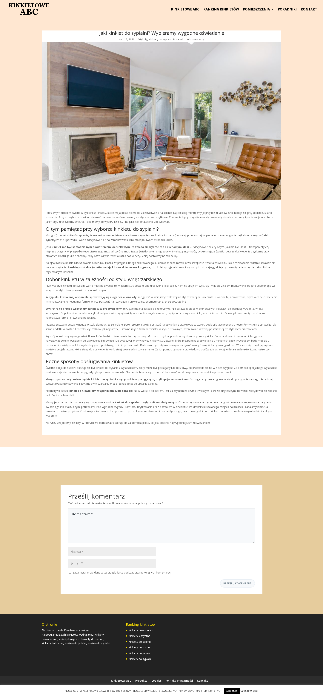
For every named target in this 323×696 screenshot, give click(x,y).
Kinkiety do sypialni (160, 39)
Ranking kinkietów (221, 9)
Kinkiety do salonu (140, 641)
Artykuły (142, 39)
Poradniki (287, 9)
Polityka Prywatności (179, 680)
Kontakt (309, 9)
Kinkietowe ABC (185, 9)
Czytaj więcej (249, 690)
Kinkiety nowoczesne (141, 630)
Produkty (141, 680)
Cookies (156, 680)
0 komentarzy (195, 39)
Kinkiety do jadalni (139, 653)
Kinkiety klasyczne (139, 636)
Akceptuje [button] (231, 690)
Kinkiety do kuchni (139, 647)
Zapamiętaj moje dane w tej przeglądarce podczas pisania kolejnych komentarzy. (122, 572)
